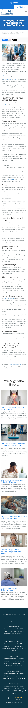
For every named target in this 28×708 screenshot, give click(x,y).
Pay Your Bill (14, 2)
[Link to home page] (9, 12)
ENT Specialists (5, 32)
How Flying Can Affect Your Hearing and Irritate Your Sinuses (13, 33)
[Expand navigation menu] (26, 12)
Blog (11, 32)
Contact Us (14, 622)
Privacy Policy (21, 614)
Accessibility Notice (20, 618)
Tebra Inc (14, 614)
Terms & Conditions (8, 618)
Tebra (20, 702)
